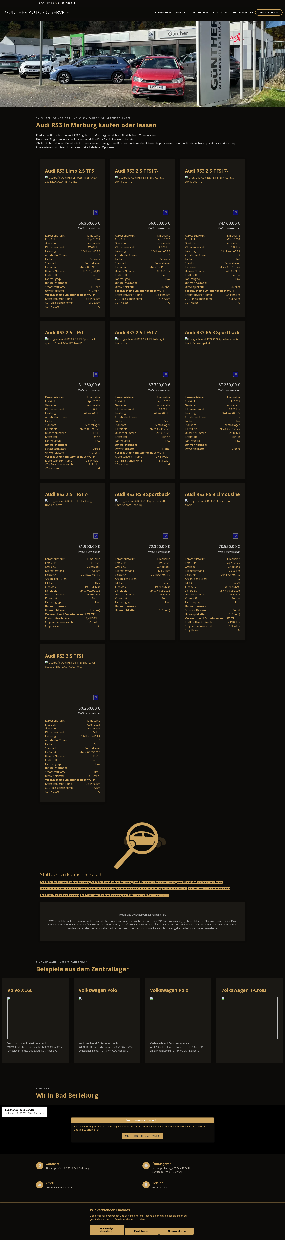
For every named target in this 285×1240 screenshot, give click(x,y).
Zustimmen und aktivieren (143, 1136)
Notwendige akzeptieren (106, 1229)
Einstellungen (141, 1231)
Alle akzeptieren (177, 1231)
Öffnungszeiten (242, 12)
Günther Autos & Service (37, 12)
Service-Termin (269, 12)
